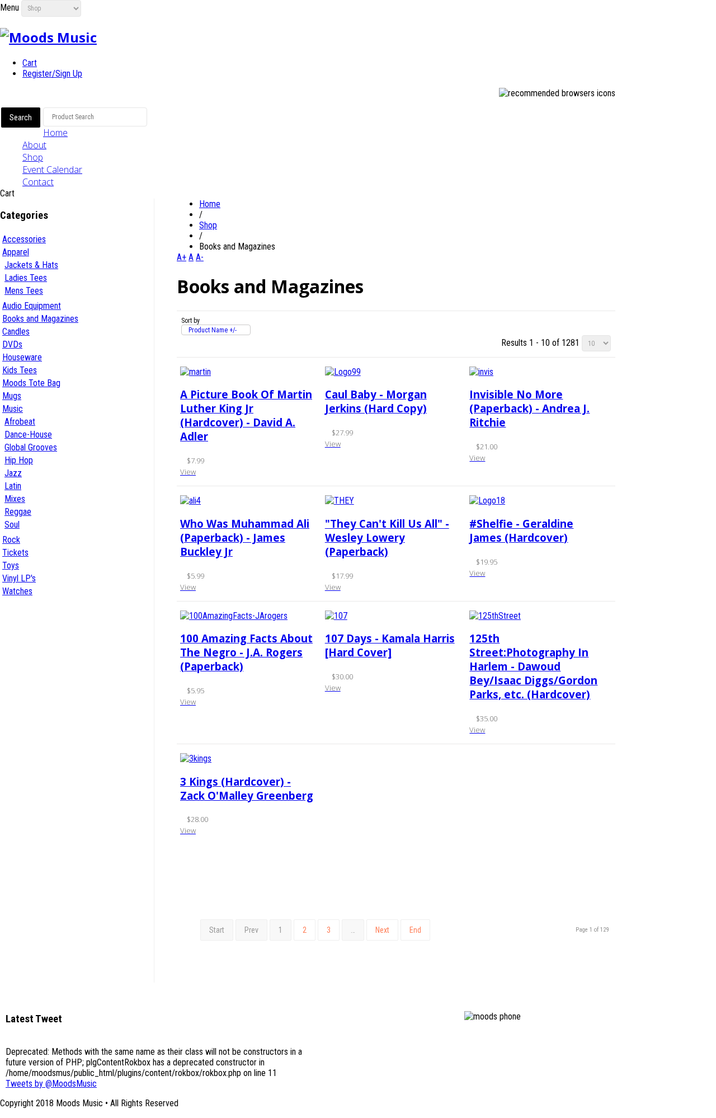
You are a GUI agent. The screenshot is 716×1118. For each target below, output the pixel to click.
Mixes (14, 499)
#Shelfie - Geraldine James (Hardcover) (521, 530)
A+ (181, 257)
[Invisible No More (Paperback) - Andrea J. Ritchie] (481, 372)
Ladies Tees (25, 278)
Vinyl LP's (19, 578)
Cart (29, 63)
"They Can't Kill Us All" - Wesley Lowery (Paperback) (387, 537)
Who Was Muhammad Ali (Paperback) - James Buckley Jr (244, 537)
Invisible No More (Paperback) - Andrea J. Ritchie (529, 408)
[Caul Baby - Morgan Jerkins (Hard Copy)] (343, 372)
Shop (32, 157)
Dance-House (28, 434)
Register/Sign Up (52, 73)
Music (12, 408)
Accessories (24, 239)
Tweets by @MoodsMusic (51, 1083)
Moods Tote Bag (31, 383)
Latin (12, 486)
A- (200, 257)
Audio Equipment (31, 305)
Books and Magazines (40, 318)
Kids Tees (19, 370)
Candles (16, 331)
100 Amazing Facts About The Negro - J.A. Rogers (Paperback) (246, 652)
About (34, 145)
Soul (12, 524)
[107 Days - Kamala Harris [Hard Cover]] (336, 615)
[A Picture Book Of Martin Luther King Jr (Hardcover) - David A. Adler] (195, 372)
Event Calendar (52, 169)
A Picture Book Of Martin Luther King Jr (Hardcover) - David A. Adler (246, 415)
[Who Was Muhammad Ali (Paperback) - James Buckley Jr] (190, 500)
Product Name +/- (213, 330)
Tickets (15, 552)
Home (55, 132)
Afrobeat (19, 421)
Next (382, 930)
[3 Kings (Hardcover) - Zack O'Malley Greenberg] (195, 758)
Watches (17, 591)
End (415, 930)
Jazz (13, 473)
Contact (38, 182)
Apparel (15, 252)
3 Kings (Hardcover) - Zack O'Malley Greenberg (246, 788)
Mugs (11, 396)
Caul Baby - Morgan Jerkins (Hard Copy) (376, 401)
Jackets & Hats (31, 265)
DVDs (12, 344)
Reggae (17, 511)
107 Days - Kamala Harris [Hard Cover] (390, 645)
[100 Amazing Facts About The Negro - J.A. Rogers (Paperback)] (234, 615)
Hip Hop (18, 460)
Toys (10, 565)
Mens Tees (23, 290)
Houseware (22, 357)
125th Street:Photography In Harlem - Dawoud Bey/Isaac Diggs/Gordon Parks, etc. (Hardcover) (533, 666)
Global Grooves (30, 447)
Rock (11, 539)
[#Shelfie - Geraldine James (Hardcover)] (487, 500)
